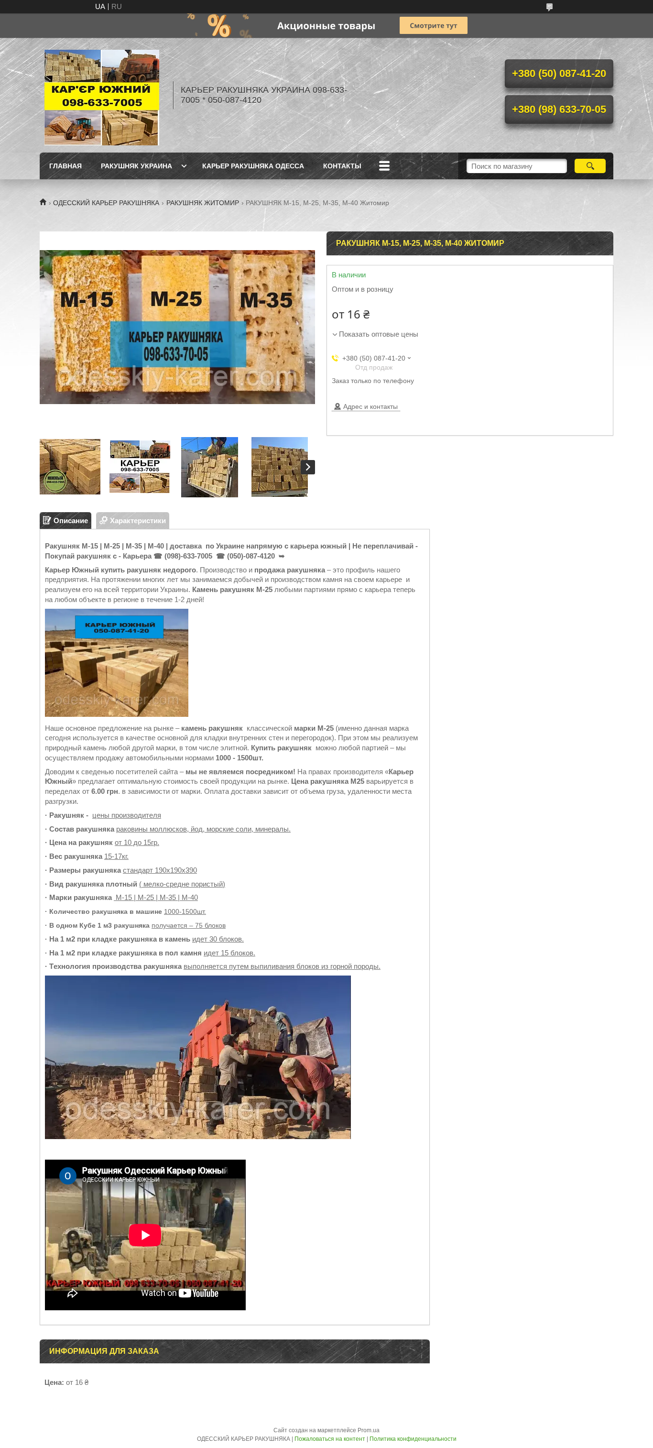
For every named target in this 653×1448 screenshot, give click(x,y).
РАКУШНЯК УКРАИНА (136, 166)
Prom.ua (369, 1430)
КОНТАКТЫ (342, 166)
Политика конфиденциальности (413, 1439)
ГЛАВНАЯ (65, 166)
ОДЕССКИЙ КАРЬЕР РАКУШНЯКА (106, 203)
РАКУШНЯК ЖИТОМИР (202, 203)
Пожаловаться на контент (329, 1439)
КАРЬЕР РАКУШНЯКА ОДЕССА (253, 166)
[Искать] (590, 166)
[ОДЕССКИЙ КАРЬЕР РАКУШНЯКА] (102, 95)
